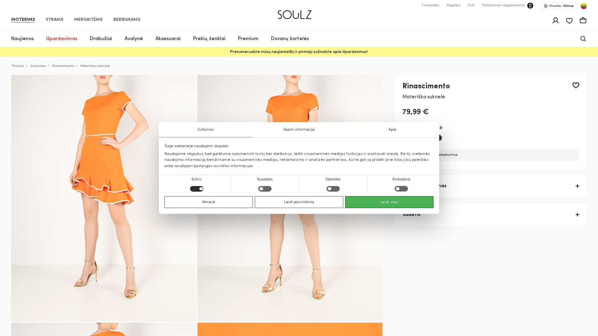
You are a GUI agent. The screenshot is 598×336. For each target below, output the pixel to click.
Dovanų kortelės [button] (290, 38)
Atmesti (208, 202)
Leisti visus (389, 202)
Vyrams (54, 20)
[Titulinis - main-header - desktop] (299, 12)
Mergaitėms (88, 20)
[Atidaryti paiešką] (583, 38)
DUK (471, 5)
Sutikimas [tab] (205, 130)
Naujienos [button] (22, 38)
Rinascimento (63, 66)
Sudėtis (411, 214)
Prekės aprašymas (424, 186)
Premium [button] (248, 38)
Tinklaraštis (430, 5)
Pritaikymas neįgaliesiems (503, 5)
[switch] (265, 188)
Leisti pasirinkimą (299, 202)
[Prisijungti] (555, 20)
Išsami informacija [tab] (299, 130)
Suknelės (38, 66)
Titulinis (17, 66)
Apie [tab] (392, 130)
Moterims (23, 20)
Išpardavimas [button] (61, 38)
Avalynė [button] (134, 38)
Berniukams (126, 20)
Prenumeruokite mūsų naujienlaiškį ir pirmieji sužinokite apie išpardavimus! (299, 52)
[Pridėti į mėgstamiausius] (575, 85)
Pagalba (453, 5)
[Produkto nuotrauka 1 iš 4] (103, 198)
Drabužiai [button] (101, 38)
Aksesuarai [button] (168, 38)
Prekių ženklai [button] (209, 38)
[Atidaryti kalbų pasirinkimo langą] (584, 6)
